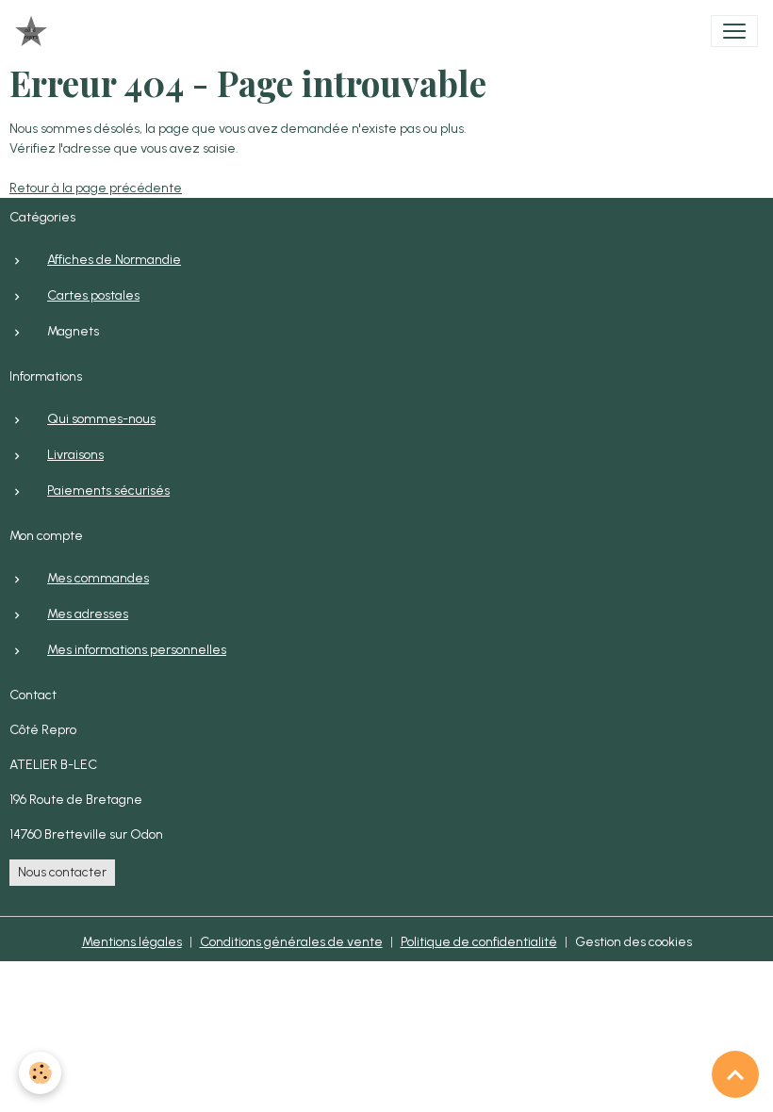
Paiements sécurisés (108, 490)
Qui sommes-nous (101, 419)
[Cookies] (40, 1073)
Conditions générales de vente (291, 942)
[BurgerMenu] (734, 31)
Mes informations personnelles (136, 650)
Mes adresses (87, 614)
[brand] (35, 31)
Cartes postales (93, 295)
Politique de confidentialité (479, 942)
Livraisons (75, 455)
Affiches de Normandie (114, 260)
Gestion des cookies (633, 942)
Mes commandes (98, 578)
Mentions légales (132, 942)
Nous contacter (62, 872)
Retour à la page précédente (95, 188)
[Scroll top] (735, 1074)
